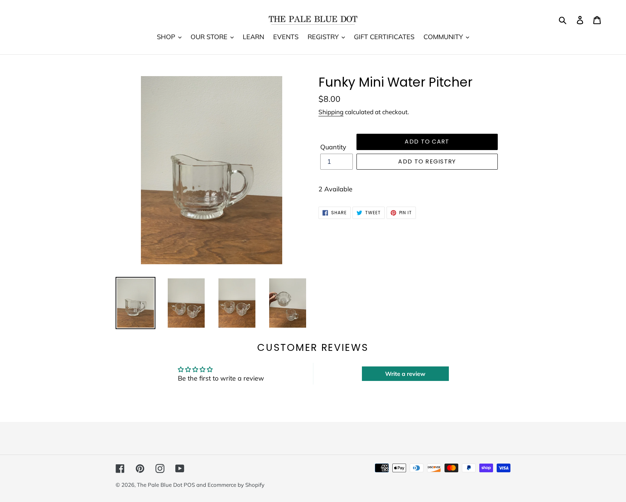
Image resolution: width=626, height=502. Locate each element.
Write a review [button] (405, 373)
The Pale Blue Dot (160, 484)
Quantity (333, 147)
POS (189, 484)
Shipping (330, 112)
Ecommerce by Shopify (236, 484)
